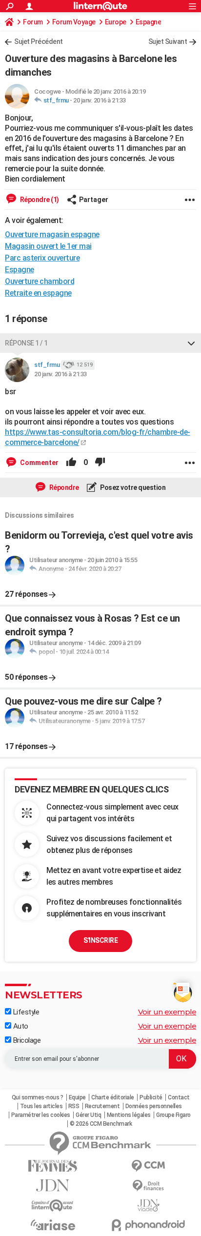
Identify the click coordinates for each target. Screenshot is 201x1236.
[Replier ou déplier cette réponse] (191, 343)
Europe (115, 22)
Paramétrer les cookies (40, 1115)
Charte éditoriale (112, 1097)
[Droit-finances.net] (148, 1186)
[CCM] (148, 1166)
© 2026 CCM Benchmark (101, 1123)
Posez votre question (132, 487)
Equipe (77, 1097)
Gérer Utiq (88, 1115)
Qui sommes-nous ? (37, 1097)
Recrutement (102, 1106)
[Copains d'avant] (52, 1205)
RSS (74, 1106)
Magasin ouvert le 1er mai (48, 246)
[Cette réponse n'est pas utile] (100, 462)
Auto (19, 1026)
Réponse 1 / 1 (26, 343)
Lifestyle (25, 1012)
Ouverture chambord (39, 281)
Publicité (151, 1097)
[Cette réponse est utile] (71, 462)
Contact (179, 1097)
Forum (33, 22)
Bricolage (25, 1040)
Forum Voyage (74, 22)
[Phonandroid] (148, 1225)
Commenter (39, 462)
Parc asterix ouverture (42, 258)
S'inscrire (100, 940)
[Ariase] (52, 1224)
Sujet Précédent (38, 41)
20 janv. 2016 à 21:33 (99, 100)
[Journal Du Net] (52, 1185)
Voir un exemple (167, 1011)
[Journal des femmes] (52, 1166)
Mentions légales (129, 1115)
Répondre (63, 487)
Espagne (148, 22)
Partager (93, 199)
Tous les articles (41, 1106)
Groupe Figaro (173, 1115)
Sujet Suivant (167, 41)
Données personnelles (153, 1106)
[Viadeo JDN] (148, 1205)
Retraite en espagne (38, 293)
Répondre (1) (39, 199)
